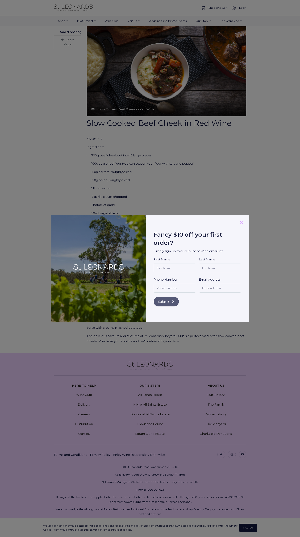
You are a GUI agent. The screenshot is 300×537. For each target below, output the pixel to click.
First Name (162, 259)
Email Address (210, 279)
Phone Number (165, 279)
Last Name (207, 259)
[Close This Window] (241, 222)
